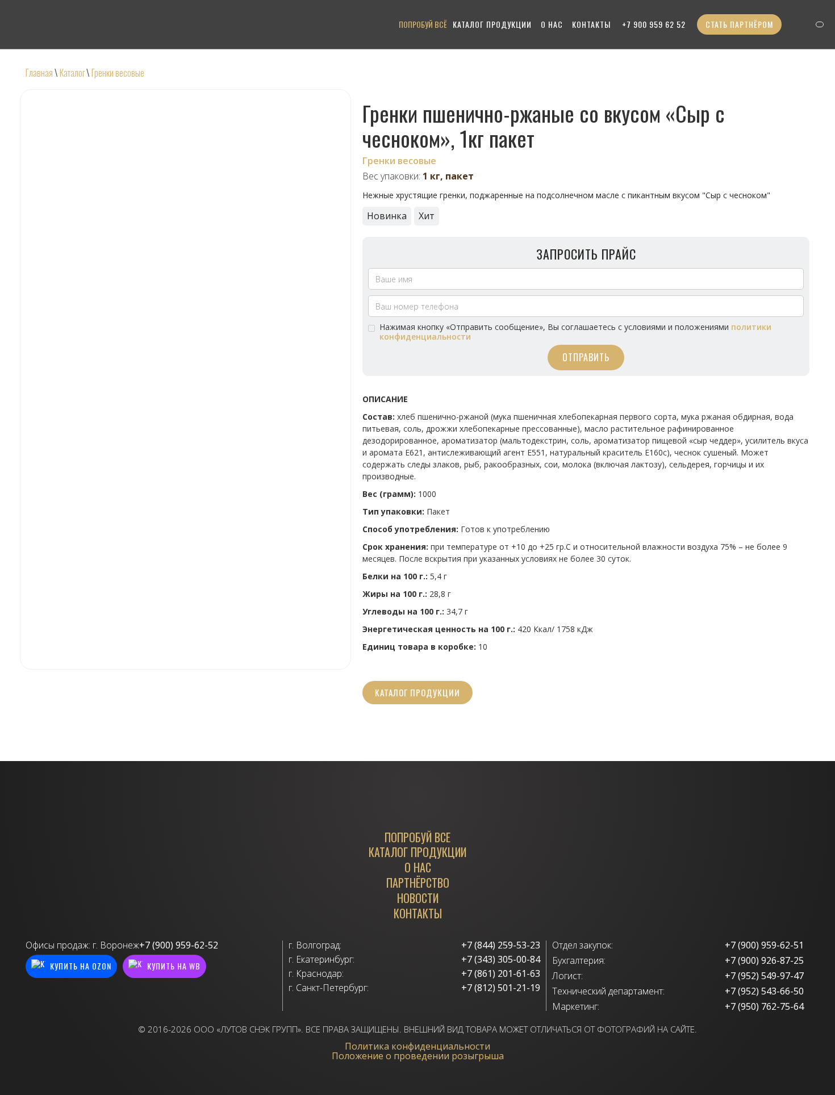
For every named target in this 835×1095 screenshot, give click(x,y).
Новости (418, 898)
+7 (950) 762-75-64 (764, 1007)
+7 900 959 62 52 (654, 24)
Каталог (72, 73)
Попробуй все (417, 837)
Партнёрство (417, 883)
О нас (417, 867)
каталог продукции (492, 24)
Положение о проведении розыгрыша (418, 1056)
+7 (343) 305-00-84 (500, 959)
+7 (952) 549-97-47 (764, 976)
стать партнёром (739, 24)
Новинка (387, 216)
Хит (427, 216)
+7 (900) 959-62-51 (764, 945)
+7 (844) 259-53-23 (500, 945)
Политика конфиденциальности (417, 1046)
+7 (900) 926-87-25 (764, 961)
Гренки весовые (117, 73)
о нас (552, 24)
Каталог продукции (417, 692)
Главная (39, 73)
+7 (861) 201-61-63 (500, 974)
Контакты (591, 24)
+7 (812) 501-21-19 (500, 988)
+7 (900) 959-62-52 (178, 945)
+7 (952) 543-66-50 (764, 991)
